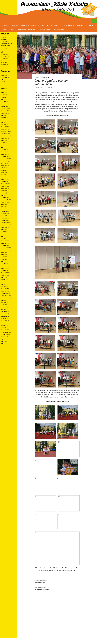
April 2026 (3, 99)
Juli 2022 (3, 190)
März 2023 (3, 177)
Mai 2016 (3, 304)
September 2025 (5, 110)
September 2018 (5, 250)
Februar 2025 (4, 126)
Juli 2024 (3, 140)
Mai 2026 (3, 97)
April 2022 (3, 195)
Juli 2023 (3, 167)
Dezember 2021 (5, 197)
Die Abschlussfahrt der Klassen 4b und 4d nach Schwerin (6, 45)
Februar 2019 (4, 240)
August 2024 (4, 138)
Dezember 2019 (5, 220)
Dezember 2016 (5, 293)
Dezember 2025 (5, 106)
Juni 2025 (3, 117)
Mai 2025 (3, 120)
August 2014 (4, 339)
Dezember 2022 (5, 181)
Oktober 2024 (4, 133)
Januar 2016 (4, 313)
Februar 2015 (4, 329)
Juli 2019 (3, 229)
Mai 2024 (3, 145)
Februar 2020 (4, 218)
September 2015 (5, 318)
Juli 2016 (3, 300)
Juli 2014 (3, 341)
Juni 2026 (3, 94)
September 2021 (5, 202)
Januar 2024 (4, 154)
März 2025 (3, 124)
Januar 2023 (4, 179)
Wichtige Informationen (44, 29)
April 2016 (3, 307)
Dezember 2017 (5, 270)
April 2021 (3, 206)
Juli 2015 (3, 323)
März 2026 (3, 101)
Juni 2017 (3, 279)
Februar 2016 (4, 311)
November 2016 (5, 295)
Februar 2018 (4, 266)
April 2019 (3, 236)
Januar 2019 (4, 243)
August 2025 (4, 113)
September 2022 (5, 186)
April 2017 (3, 284)
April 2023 (3, 174)
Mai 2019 (3, 234)
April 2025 (3, 122)
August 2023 (4, 165)
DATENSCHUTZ (22, 29)
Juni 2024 (3, 142)
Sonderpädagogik (59, 29)
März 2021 (3, 209)
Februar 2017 (4, 288)
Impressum (13, 29)
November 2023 (5, 158)
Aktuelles (80, 25)
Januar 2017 (4, 291)
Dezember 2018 (5, 245)
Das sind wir (14, 25)
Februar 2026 (4, 104)
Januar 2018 (4, 268)
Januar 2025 (4, 129)
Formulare (31, 29)
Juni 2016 (3, 302)
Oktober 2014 (4, 334)
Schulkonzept (25, 25)
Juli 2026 (3, 92)
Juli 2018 (3, 254)
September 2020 (5, 213)
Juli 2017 (3, 277)
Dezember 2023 (5, 156)
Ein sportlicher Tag (5, 56)
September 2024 (5, 136)
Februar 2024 (4, 151)
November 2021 (5, 199)
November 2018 (5, 247)
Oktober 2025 (4, 108)
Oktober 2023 (4, 161)
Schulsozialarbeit (69, 25)
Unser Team (45, 25)
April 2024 (3, 147)
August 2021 (4, 204)
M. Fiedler (49, 87)
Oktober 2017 (4, 272)
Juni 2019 (3, 231)
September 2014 (5, 336)
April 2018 (3, 261)
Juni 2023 (3, 170)
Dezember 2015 (5, 316)
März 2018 (3, 263)
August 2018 (4, 252)
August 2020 (4, 215)
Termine (5, 29)
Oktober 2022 (4, 183)
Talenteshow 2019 (41, 581)
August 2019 (4, 227)
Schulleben (45, 77)
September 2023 (5, 163)
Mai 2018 (3, 259)
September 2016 (5, 298)
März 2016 (3, 309)
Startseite (6, 25)
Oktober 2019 (4, 222)
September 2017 (5, 275)
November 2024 (5, 131)
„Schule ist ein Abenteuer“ (42, 588)
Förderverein (89, 25)
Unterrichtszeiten (56, 25)
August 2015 (4, 320)
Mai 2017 (3, 282)
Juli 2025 (3, 115)
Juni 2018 (3, 256)
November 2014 (5, 332)
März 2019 (3, 238)
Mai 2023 (3, 172)
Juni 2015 (3, 325)
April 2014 (3, 343)
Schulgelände (35, 25)
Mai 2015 (3, 327)
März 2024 (3, 149)
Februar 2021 (4, 211)
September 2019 (5, 225)
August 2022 (4, 188)
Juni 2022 (3, 193)
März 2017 (3, 286)
